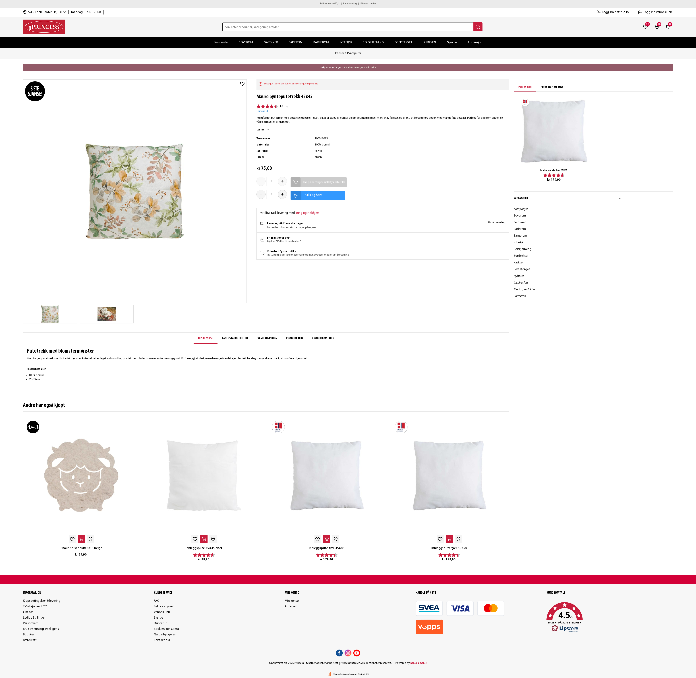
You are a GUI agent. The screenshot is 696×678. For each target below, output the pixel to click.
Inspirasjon (475, 42)
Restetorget (522, 269)
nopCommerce (418, 663)
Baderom (296, 42)
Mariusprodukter (524, 289)
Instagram (348, 653)
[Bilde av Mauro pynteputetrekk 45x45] (50, 314)
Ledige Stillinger (34, 617)
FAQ (157, 601)
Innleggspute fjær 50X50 (449, 548)
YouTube (356, 653)
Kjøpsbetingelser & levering (41, 601)
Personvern (30, 623)
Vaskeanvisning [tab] (267, 338)
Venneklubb (162, 612)
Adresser (291, 606)
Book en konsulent (166, 629)
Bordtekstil (404, 42)
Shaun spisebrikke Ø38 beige (81, 548)
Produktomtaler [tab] (323, 338)
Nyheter (452, 42)
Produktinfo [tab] (294, 338)
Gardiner (271, 42)
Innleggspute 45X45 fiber (204, 548)
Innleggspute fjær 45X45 (327, 548)
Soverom (246, 42)
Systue (158, 617)
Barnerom (321, 42)
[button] (609, 617)
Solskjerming (373, 42)
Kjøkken (430, 42)
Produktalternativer (553, 87)
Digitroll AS (363, 674)
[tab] (525, 87)
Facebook (339, 653)
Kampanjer (221, 42)
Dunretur (160, 623)
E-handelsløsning (341, 674)
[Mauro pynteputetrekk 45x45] (107, 314)
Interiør (346, 42)
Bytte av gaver (164, 606)
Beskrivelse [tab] (205, 338)
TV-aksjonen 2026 (35, 606)
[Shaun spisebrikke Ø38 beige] (81, 475)
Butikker (28, 634)
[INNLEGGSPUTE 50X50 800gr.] (449, 475)
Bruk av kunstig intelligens (41, 629)
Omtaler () (262, 111)
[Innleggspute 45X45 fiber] (204, 475)
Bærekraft (520, 296)
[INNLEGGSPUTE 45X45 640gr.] (326, 475)
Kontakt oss (162, 640)
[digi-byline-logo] (330, 674)
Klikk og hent (313, 195)
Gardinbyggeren (165, 634)
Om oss (28, 612)
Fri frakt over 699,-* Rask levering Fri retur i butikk (348, 4)
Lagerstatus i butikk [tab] (235, 338)
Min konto (292, 601)
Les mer (261, 129)
